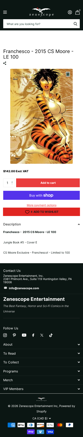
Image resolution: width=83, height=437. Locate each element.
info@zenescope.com (24, 288)
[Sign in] (70, 12)
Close (41, 344)
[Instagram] (5, 335)
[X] (41, 335)
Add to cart (48, 182)
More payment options (41, 205)
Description (12, 224)
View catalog (5, 12)
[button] (13, 179)
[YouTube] (24, 335)
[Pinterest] (14, 335)
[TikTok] (51, 335)
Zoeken (75, 23)
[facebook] (33, 335)
